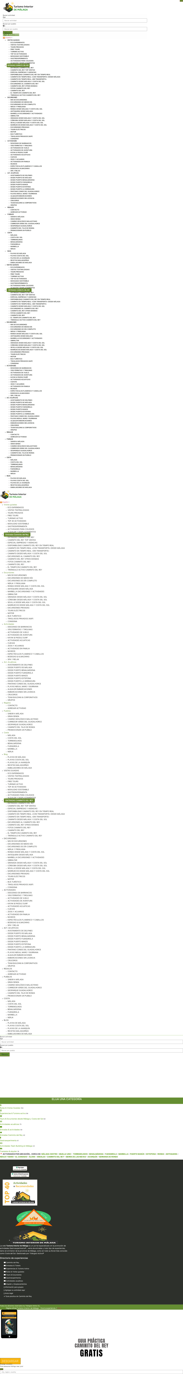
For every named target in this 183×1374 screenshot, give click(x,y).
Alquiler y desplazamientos (22, 63)
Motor (13, 132)
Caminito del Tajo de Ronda (22, 228)
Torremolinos (16, 240)
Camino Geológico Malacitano (23, 221)
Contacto (14, 210)
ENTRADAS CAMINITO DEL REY (22, 68)
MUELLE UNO (65, 1154)
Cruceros (14, 200)
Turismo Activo (17, 52)
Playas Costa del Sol (19, 256)
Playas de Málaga (18, 253)
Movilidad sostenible (19, 56)
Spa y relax (15, 171)
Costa (9, 233)
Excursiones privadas (19, 127)
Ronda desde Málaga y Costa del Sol (26, 109)
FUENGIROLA (111, 1154)
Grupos (13, 205)
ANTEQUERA (171, 1154)
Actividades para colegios (21, 61)
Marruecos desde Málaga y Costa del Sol (28, 125)
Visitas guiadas (13, 40)
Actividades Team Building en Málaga (16, 1146)
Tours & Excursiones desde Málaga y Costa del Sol (21, 1119)
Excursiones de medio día (21, 102)
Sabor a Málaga (17, 217)
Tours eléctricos (18, 129)
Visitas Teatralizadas (19, 45)
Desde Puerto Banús (19, 184)
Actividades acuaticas (20, 155)
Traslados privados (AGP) (21, 136)
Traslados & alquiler (8, 1151)
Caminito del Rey (17, 90)
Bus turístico (16, 134)
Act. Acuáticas (13, 173)
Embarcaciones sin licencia (22, 198)
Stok (59, 1308)
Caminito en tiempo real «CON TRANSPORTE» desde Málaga (35, 77)
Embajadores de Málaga (21, 263)
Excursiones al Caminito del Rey (24, 84)
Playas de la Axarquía (20, 258)
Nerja (13, 249)
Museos (13, 164)
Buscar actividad (9, 15)
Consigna (14, 139)
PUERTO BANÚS (137, 1154)
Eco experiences (17, 42)
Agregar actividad (18, 212)
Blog (9, 251)
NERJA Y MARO (7, 1157)
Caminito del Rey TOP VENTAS (22, 70)
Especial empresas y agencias (23, 72)
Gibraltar (14, 116)
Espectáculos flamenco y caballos (26, 166)
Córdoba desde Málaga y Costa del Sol (27, 120)
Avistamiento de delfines (21, 175)
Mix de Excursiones (18, 100)
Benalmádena (16, 242)
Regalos (10, 207)
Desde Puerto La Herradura (22, 189)
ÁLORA (32, 1157)
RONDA (161, 1154)
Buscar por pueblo (9, 24)
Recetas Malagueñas (19, 260)
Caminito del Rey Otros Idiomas (23, 86)
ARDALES (41, 1157)
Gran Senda (15, 219)
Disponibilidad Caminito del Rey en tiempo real (30, 74)
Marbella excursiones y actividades (26, 113)
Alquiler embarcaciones (21, 196)
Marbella (14, 246)
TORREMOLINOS (80, 1154)
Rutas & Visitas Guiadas (10, 1108)
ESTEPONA (151, 1154)
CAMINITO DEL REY (55, 1157)
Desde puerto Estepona (20, 187)
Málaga (13, 235)
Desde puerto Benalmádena (22, 180)
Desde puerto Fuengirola (21, 182)
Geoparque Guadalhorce (21, 226)
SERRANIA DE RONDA (108, 1157)
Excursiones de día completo (23, 104)
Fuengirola (15, 244)
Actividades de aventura (21, 150)
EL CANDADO (21, 1157)
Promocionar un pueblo (20, 230)
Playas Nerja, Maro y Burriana (23, 194)
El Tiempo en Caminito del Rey (23, 93)
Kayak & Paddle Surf (19, 152)
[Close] (181, 1)
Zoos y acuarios (17, 159)
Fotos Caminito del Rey (20, 88)
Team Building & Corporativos (23, 203)
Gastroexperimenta (19, 58)
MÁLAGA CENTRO (49, 1154)
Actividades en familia (20, 162)
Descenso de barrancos (20, 143)
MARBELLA (123, 1154)
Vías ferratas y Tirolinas (21, 146)
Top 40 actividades (18, 54)
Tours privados (17, 47)
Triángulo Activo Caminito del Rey (25, 95)
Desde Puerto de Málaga (21, 178)
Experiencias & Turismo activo (13, 1113)
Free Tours (15, 49)
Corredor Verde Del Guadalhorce (25, 223)
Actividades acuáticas (9, 1124)
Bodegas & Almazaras (20, 168)
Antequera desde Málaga (21, 111)
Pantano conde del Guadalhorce (24, 191)
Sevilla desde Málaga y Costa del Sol (26, 123)
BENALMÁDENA (96, 1154)
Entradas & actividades (10, 1130)
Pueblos (10, 214)
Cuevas (13, 157)
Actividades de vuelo (19, 148)
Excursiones (12, 97)
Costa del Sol (16, 237)
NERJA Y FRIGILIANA (18, 107)
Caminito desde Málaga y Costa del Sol (27, 81)
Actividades (12, 141)
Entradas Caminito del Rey (18, 65)
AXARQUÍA (92, 1157)
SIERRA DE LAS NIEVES (76, 1157)
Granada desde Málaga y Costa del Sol (27, 118)
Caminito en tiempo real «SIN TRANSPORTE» (28, 79)
